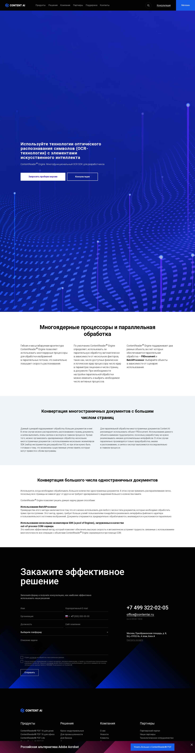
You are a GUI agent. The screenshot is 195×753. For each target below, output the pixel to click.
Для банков (66, 738)
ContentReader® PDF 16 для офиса (37, 734)
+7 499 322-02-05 (147, 608)
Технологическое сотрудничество (157, 738)
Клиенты (104, 738)
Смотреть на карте (135, 640)
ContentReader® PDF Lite (33, 738)
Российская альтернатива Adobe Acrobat (50, 747)
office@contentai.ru (140, 614)
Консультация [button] (164, 5)
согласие (32, 657)
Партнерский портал (150, 731)
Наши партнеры (148, 734)
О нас (102, 731)
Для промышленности (71, 734)
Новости (104, 734)
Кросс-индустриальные (72, 731)
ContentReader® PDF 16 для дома (37, 731)
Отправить (29, 672)
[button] (93, 5)
